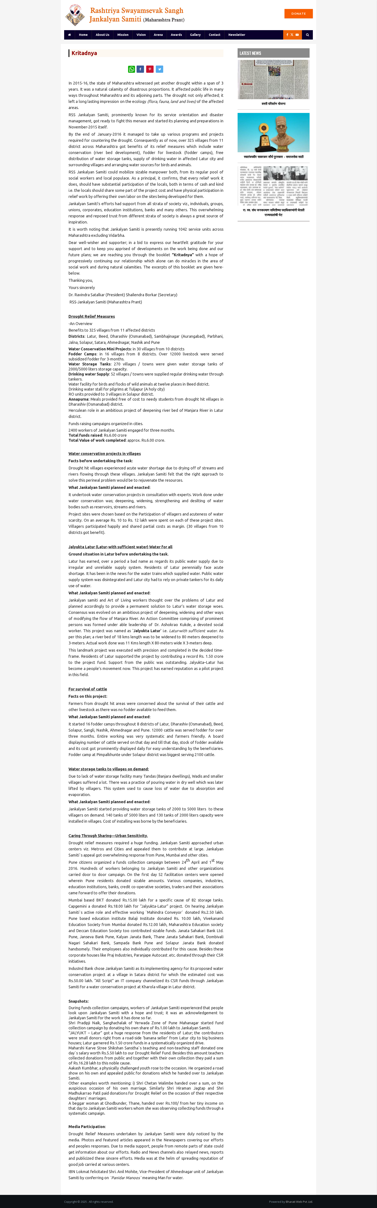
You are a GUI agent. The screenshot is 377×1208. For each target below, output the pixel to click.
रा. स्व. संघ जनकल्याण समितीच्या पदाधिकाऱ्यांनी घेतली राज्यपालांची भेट (273, 212)
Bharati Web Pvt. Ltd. (299, 1202)
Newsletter (236, 34)
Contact (214, 34)
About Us (102, 34)
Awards (176, 34)
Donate (298, 13)
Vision (141, 34)
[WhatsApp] (131, 69)
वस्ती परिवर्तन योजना (273, 104)
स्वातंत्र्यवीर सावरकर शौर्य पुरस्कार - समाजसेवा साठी (273, 157)
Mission (123, 34)
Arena (158, 34)
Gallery (195, 34)
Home (83, 34)
